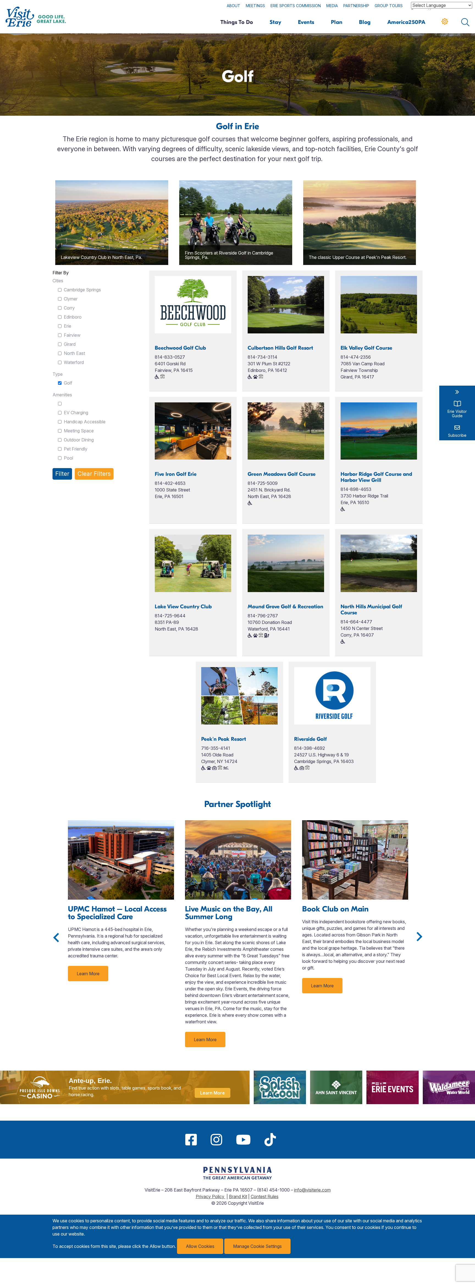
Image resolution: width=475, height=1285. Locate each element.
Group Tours (389, 5)
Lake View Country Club (183, 607)
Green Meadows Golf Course (282, 474)
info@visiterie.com (312, 1190)
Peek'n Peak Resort (223, 739)
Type (58, 374)
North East (74, 353)
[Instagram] (216, 1140)
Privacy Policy (210, 1196)
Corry (69, 308)
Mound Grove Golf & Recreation (285, 607)
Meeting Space (79, 430)
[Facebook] (191, 1140)
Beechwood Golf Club (180, 348)
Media (332, 5)
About (233, 5)
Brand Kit (238, 1196)
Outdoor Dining (79, 440)
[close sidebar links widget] (457, 392)
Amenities (62, 394)
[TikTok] (270, 1140)
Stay (275, 22)
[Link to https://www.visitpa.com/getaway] (237, 1178)
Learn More (88, 973)
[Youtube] (243, 1140)
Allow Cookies (200, 1246)
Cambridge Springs (82, 289)
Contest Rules (264, 1196)
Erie (67, 326)
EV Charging (76, 412)
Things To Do (236, 22)
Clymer (71, 299)
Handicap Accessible (85, 421)
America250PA (406, 22)
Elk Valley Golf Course (366, 348)
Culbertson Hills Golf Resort (280, 348)
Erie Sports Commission (295, 5)
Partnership (356, 5)
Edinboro (73, 317)
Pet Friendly (75, 449)
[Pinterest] (289, 1140)
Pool (68, 458)
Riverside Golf (310, 739)
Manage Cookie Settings (257, 1246)
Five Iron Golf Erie (176, 474)
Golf (68, 383)
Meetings (255, 5)
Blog (365, 22)
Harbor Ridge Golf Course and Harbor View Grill (376, 477)
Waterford (74, 362)
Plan (337, 22)
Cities (58, 280)
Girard (70, 344)
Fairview (72, 335)
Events (306, 22)
